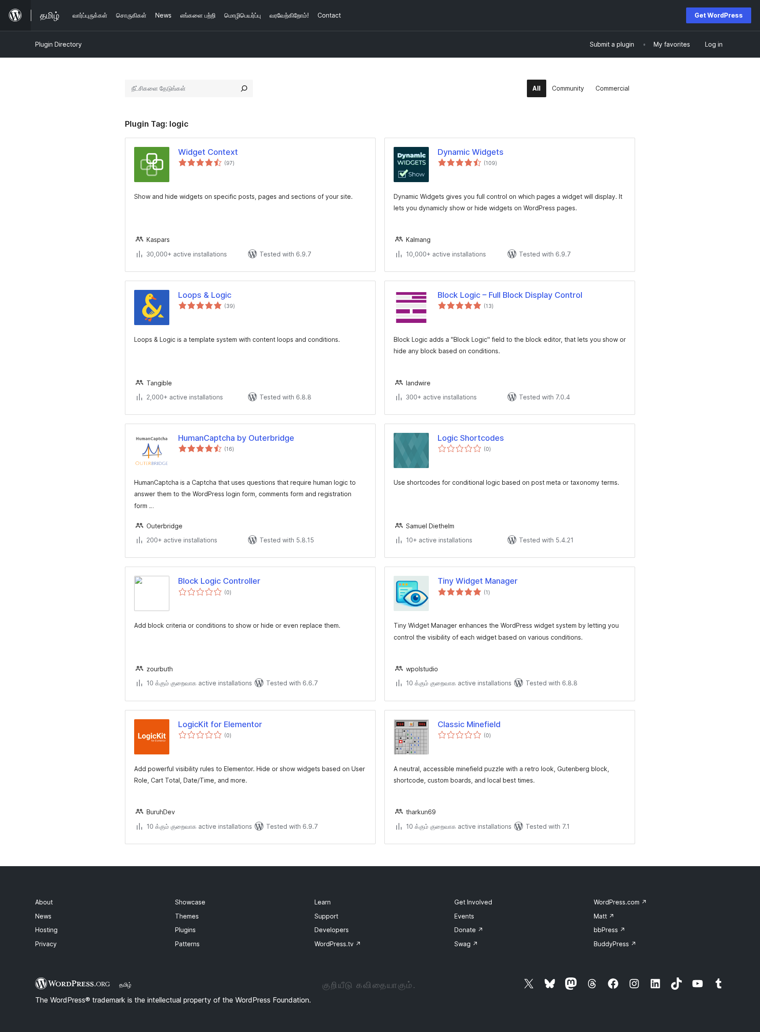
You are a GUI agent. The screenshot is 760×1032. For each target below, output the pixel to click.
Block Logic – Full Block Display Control (510, 295)
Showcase (190, 902)
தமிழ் (125, 984)
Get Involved (473, 902)
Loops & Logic (204, 295)
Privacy (46, 944)
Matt (604, 916)
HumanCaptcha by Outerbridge (236, 438)
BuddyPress (615, 944)
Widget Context (208, 152)
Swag (466, 944)
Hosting (46, 929)
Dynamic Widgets (471, 152)
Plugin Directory (58, 44)
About (44, 902)
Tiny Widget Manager (478, 581)
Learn (322, 902)
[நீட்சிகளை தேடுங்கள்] (244, 88)
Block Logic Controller (219, 581)
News (43, 916)
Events (464, 916)
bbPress (609, 929)
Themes (187, 916)
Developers (331, 929)
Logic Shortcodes (471, 438)
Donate (468, 929)
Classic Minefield (469, 724)
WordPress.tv (337, 944)
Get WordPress (718, 15)
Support (326, 916)
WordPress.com (620, 902)
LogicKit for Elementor (220, 724)
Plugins (185, 929)
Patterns (187, 944)
